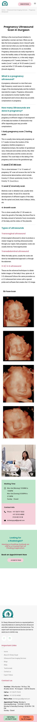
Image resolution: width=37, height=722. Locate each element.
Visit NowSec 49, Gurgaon (26, 718)
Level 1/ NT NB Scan (12, 164)
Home (3, 10)
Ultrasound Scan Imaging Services (17, 10)
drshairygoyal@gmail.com (16, 520)
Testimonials (8, 668)
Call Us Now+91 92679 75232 (10, 718)
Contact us (7, 671)
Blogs (6, 661)
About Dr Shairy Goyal (11, 655)
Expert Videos (8, 675)
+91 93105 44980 (18, 514)
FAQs (5, 665)
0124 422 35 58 (18, 517)
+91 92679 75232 (18, 512)
